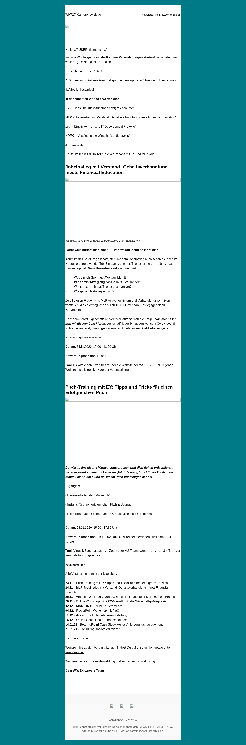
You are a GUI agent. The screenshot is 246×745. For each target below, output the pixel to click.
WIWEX (132, 719)
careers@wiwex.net (141, 730)
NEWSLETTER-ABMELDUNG (156, 726)
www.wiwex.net (74, 652)
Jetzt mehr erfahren (77, 638)
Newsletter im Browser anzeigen (161, 14)
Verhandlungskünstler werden (83, 337)
